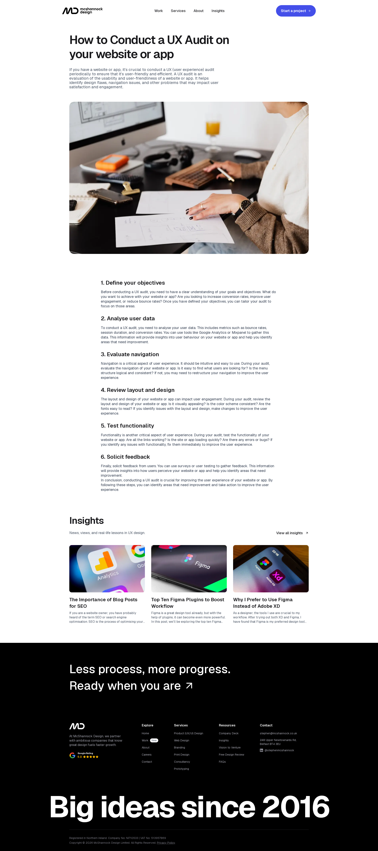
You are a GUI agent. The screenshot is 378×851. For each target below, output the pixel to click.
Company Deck (229, 733)
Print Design (181, 754)
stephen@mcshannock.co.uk (278, 733)
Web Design (181, 740)
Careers (147, 754)
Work (158, 10)
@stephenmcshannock (279, 750)
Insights (218, 10)
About (199, 10)
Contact (147, 761)
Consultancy (182, 761)
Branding (179, 747)
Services (178, 10)
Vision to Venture (230, 747)
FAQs (222, 761)
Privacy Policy (166, 842)
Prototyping (181, 769)
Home (145, 733)
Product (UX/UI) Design (188, 733)
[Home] (82, 10)
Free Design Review (231, 754)
